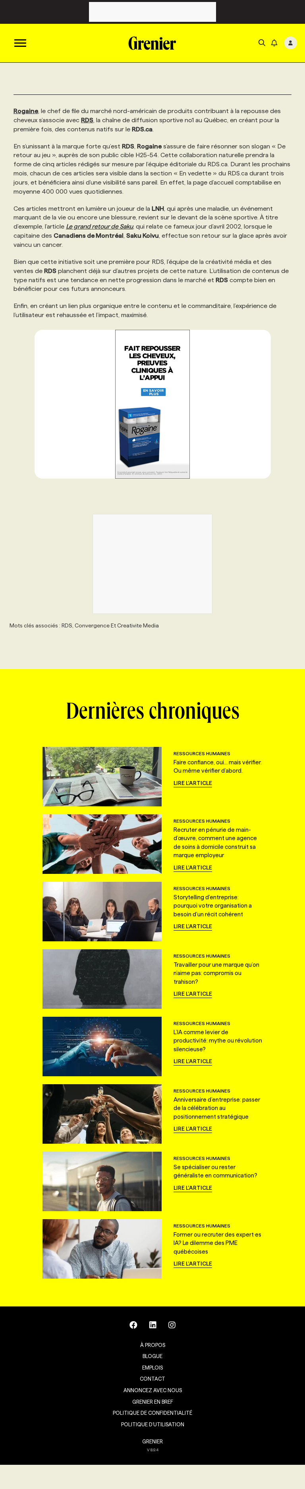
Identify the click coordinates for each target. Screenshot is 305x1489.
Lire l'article (193, 783)
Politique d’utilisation (152, 1424)
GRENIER (152, 1441)
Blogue (152, 1356)
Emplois (152, 1367)
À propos (152, 1345)
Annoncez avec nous (153, 1390)
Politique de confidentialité (152, 1413)
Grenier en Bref (152, 1401)
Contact (152, 1378)
